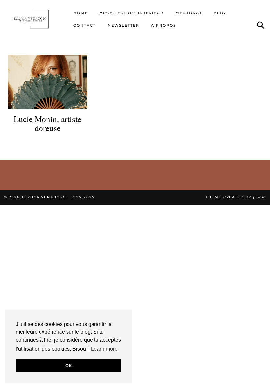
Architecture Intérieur (132, 13)
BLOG (220, 13)
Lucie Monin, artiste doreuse (47, 123)
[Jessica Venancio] (35, 19)
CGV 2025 (83, 197)
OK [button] (68, 365)
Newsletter (123, 25)
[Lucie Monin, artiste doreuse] (47, 82)
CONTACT (84, 25)
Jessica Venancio (43, 197)
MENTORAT (189, 13)
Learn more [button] (104, 349)
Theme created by (236, 197)
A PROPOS (163, 25)
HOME (80, 13)
